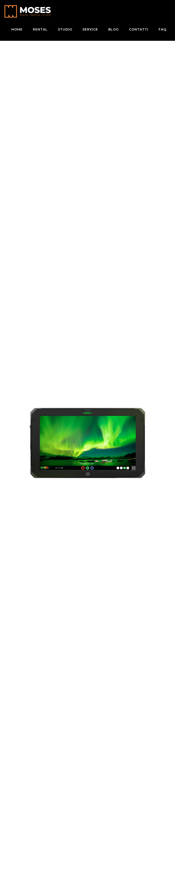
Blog (113, 29)
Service (90, 29)
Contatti (138, 29)
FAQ (162, 29)
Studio (65, 29)
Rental (40, 29)
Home (17, 29)
